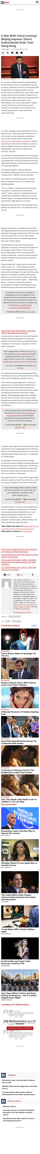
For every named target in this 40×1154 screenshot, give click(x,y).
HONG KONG (16, 621)
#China (33, 351)
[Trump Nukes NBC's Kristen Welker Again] (20, 916)
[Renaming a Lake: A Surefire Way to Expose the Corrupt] (20, 818)
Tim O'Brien (5, 901)
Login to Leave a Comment (20, 1028)
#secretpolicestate (28, 413)
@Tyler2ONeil (26, 531)
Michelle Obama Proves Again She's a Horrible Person (19, 864)
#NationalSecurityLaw (11, 361)
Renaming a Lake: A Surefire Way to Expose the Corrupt (18, 832)
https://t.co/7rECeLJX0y (28, 361)
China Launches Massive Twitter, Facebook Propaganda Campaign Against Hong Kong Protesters (18, 562)
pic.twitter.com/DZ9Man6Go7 (20, 308)
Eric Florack (5, 835)
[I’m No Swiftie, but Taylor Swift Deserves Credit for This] (20, 948)
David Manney (5, 965)
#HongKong (21, 354)
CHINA (8, 621)
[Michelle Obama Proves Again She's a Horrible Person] (20, 850)
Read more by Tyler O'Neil (23, 612)
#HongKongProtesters (15, 415)
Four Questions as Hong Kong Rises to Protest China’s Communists (19, 555)
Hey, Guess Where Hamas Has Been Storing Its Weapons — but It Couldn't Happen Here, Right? (19, 995)
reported (16, 141)
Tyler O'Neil (5, 49)
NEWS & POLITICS (14, 616)
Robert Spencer (6, 1000)
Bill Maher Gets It (9, 1106)
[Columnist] (7, 583)
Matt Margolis (6, 867)
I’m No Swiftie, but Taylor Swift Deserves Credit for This (15, 962)
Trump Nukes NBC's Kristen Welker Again (18, 930)
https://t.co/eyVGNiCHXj (23, 305)
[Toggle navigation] (37, 2)
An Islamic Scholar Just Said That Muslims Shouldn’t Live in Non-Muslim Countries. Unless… (18, 1112)
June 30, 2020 (30, 312)
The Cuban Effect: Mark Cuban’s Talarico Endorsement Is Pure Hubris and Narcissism (18, 897)
